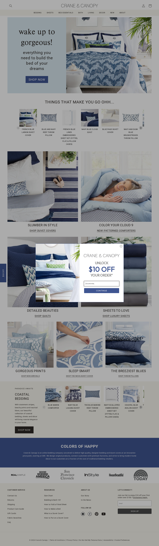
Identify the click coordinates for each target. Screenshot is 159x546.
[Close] (121, 246)
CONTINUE (101, 290)
